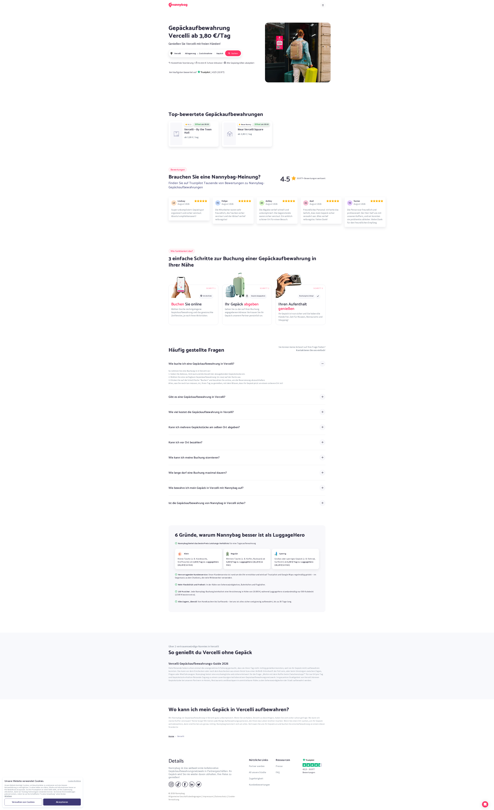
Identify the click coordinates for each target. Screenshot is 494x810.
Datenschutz (221, 796)
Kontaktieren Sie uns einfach (310, 350)
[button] (485, 804)
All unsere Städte (257, 772)
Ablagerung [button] (190, 53)
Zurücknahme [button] (205, 53)
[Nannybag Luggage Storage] (179, 4)
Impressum (208, 796)
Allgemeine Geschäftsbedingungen (185, 796)
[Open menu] (322, 5)
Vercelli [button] (177, 53)
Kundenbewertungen (259, 784)
